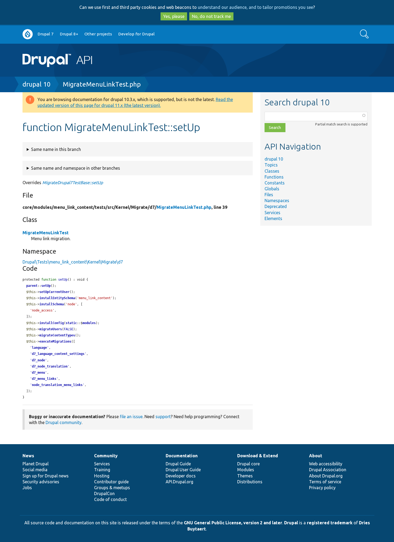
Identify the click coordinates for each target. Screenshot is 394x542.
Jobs (27, 487)
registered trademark (329, 522)
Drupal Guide (178, 463)
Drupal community (63, 422)
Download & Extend (257, 455)
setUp (46, 286)
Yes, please (173, 16)
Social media (35, 469)
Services (272, 212)
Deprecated (276, 206)
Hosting (101, 475)
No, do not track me (211, 16)
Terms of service (325, 481)
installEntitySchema (57, 298)
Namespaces (277, 200)
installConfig (51, 323)
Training (102, 469)
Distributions (249, 481)
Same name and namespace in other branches (75, 168)
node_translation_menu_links (57, 385)
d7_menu (38, 372)
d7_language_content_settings (58, 354)
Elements (273, 218)
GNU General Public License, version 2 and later (233, 522)
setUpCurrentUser (54, 292)
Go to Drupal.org (28, 34)
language (39, 348)
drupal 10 (37, 84)
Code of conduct (110, 499)
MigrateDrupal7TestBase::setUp (72, 182)
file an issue (131, 416)
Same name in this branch (56, 149)
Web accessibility (325, 463)
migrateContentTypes (57, 335)
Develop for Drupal (136, 34)
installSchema (51, 304)
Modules (245, 469)
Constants (275, 182)
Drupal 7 (46, 34)
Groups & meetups (112, 487)
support (163, 416)
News (28, 455)
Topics (271, 164)
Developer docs (181, 475)
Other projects (98, 34)
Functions (274, 177)
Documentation (182, 455)
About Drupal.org (326, 475)
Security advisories (41, 481)
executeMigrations (55, 341)
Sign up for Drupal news (46, 475)
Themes (245, 475)
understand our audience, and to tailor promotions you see (255, 7)
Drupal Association (327, 469)
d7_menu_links (44, 379)
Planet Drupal (36, 463)
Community (106, 455)
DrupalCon (104, 493)
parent (32, 286)
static (71, 323)
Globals (272, 188)
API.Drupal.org (179, 481)
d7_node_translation (50, 366)
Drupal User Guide (183, 469)
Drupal (291, 522)
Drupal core (248, 463)
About (315, 455)
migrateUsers (50, 329)
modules (89, 323)
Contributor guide (111, 481)
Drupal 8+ (69, 34)
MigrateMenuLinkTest (46, 232)
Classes (272, 171)
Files (269, 194)
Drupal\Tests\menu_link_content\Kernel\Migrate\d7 (73, 261)
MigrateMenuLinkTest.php (102, 84)
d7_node (38, 360)
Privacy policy (322, 487)
